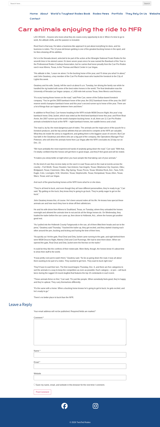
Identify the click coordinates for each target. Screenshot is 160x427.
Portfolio (117, 13)
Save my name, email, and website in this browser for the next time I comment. (70, 385)
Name (37, 351)
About (44, 13)
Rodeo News (101, 13)
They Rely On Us (136, 13)
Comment (39, 318)
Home (34, 13)
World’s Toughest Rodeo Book (70, 13)
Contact (35, 18)
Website (37, 374)
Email (37, 362)
